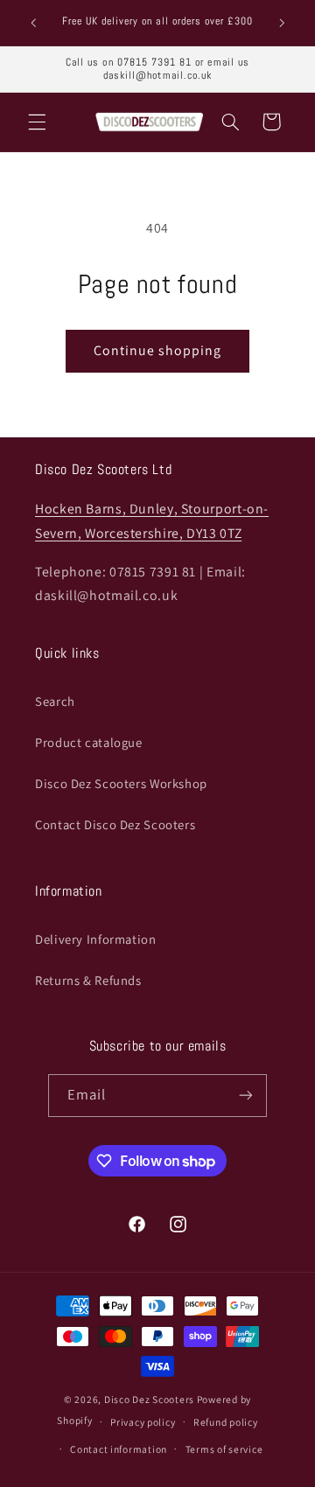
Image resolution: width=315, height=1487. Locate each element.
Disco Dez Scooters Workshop (121, 783)
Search (55, 701)
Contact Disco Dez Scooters (115, 824)
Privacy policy (142, 1421)
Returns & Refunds (88, 980)
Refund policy (225, 1421)
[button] (37, 121)
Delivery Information (96, 939)
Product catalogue (89, 742)
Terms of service (224, 1449)
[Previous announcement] (33, 22)
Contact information (118, 1449)
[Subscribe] (246, 1095)
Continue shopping (158, 350)
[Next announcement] (281, 22)
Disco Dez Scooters (149, 1399)
